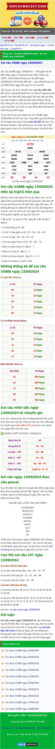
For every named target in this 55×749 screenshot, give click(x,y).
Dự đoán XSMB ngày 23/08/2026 (22, 663)
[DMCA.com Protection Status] (27, 746)
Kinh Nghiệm (44, 31)
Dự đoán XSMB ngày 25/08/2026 (22, 650)
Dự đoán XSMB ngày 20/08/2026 (22, 683)
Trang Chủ (6, 31)
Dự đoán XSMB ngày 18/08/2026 (22, 696)
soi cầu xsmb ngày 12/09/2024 (25, 609)
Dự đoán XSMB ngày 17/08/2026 (22, 702)
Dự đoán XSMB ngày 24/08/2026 (22, 657)
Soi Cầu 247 (17, 31)
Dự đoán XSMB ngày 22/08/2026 (22, 670)
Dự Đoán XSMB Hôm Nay (26, 53)
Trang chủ (7, 53)
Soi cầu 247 (7, 728)
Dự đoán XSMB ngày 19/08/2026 (22, 689)
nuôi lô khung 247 (45, 728)
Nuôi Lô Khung (30, 31)
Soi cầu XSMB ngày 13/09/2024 (21, 62)
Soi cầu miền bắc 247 (25, 728)
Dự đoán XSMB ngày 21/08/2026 (22, 676)
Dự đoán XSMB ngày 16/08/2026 (22, 709)
